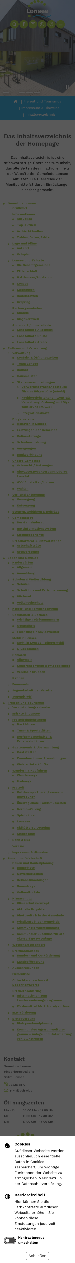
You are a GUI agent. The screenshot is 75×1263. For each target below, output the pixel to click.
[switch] (10, 1240)
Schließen (37, 1256)
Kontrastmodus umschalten (31, 1240)
